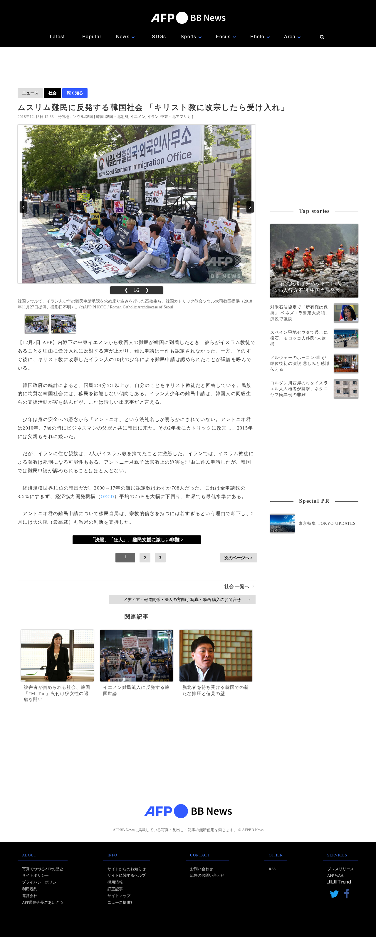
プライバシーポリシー (41, 882)
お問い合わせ (201, 869)
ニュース (30, 93)
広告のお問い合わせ (207, 875)
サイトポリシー (35, 875)
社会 (52, 93)
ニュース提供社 (121, 902)
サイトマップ (119, 895)
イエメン (137, 116)
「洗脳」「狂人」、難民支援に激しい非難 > (136, 539)
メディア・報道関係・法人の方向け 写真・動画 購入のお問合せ (186, 599)
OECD (107, 496)
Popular (91, 36)
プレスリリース (340, 869)
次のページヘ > (238, 557)
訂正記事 (115, 889)
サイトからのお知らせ (127, 869)
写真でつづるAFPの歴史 (42, 869)
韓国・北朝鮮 (116, 116)
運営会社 (29, 895)
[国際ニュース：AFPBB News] (188, 18)
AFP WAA (335, 875)
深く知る (75, 93)
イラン (153, 116)
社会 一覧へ (239, 586)
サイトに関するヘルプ (127, 875)
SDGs (159, 36)
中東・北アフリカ (175, 116)
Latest (57, 36)
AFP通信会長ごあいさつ (42, 902)
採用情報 (115, 882)
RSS (272, 869)
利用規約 (29, 889)
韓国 (100, 116)
